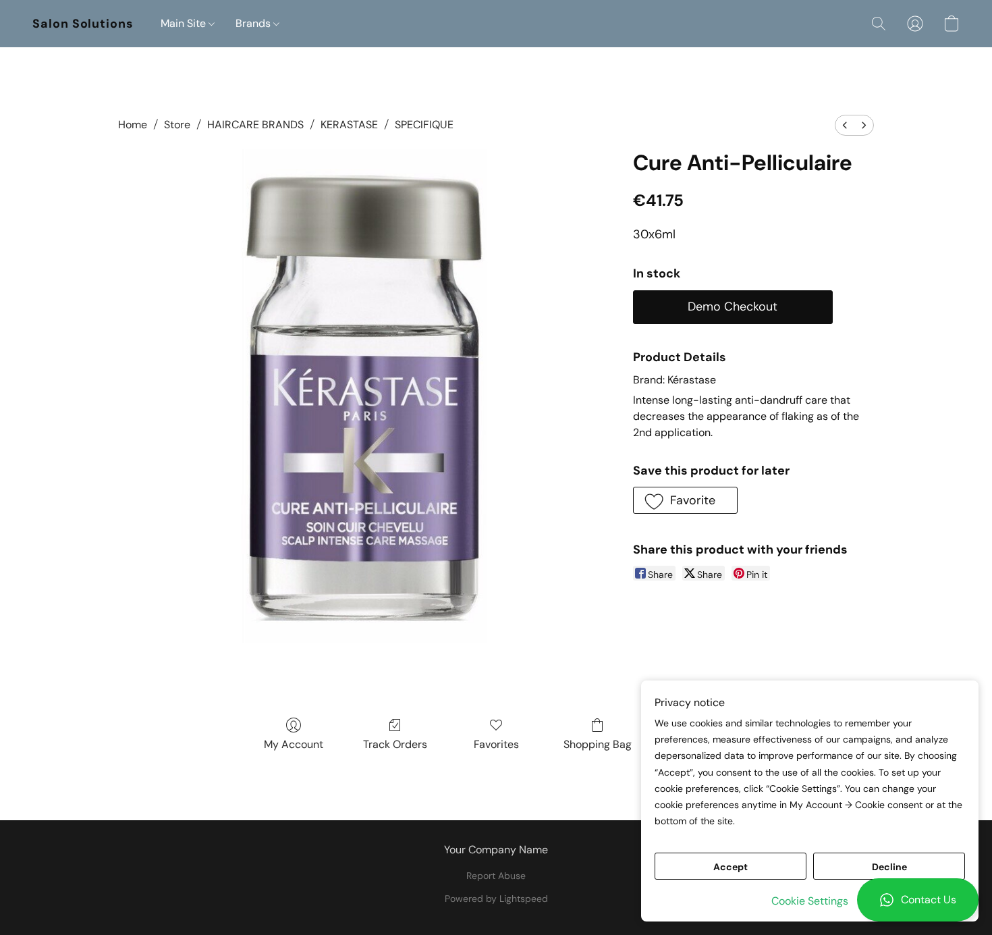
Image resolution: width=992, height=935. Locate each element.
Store (177, 124)
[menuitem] (844, 125)
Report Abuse (496, 876)
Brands (254, 23)
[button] (918, 899)
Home (132, 124)
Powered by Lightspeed (496, 898)
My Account (293, 744)
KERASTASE (349, 124)
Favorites (496, 744)
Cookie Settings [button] (809, 901)
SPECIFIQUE (424, 124)
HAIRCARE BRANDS (255, 124)
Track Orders (395, 744)
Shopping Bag (597, 744)
